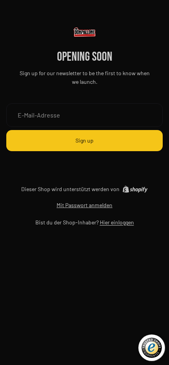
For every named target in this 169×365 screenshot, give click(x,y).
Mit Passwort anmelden (84, 205)
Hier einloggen (117, 222)
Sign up (84, 140)
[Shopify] (135, 189)
